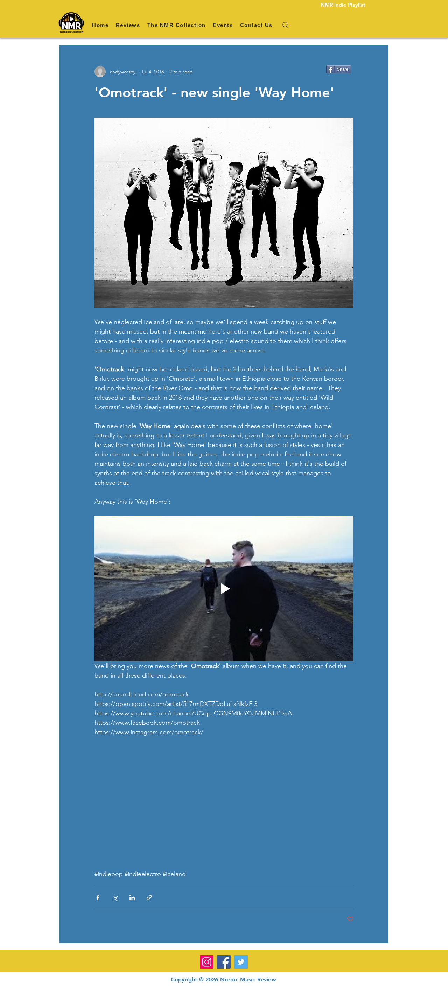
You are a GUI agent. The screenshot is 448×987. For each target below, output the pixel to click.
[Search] (285, 25)
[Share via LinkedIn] (132, 897)
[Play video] (224, 589)
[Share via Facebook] (97, 897)
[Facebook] (224, 962)
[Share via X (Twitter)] (115, 897)
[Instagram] (207, 962)
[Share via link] (149, 897)
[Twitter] (241, 962)
